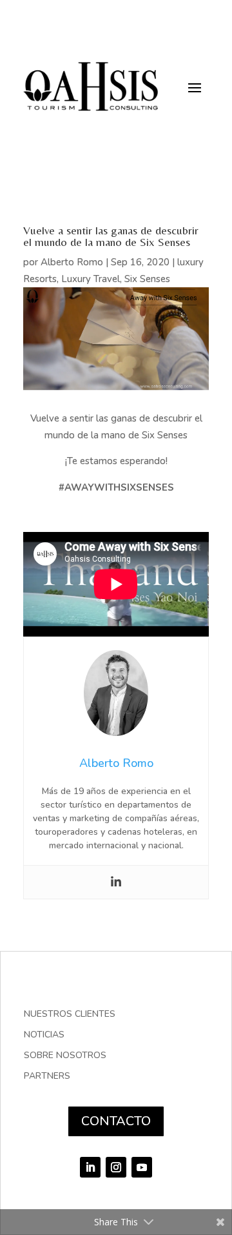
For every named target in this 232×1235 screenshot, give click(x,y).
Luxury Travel (90, 278)
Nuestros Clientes (69, 1015)
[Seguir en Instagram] (116, 1167)
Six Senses (147, 278)
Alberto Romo (72, 262)
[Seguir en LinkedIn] (90, 1167)
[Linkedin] (116, 882)
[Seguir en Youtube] (141, 1167)
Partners (47, 1077)
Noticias (44, 1035)
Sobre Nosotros (65, 1056)
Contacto (116, 1121)
